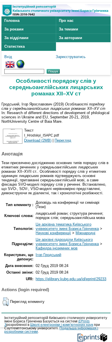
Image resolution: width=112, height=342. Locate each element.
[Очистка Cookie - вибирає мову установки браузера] (20, 62)
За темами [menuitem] (68, 29)
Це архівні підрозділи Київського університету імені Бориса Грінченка (67, 241)
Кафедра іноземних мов (57, 248)
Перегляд (63, 140)
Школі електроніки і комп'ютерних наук (61, 324)
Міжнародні (85, 233)
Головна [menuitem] (12, 20)
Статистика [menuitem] (14, 46)
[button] (5, 301)
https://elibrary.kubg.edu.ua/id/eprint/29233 (71, 279)
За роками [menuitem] (14, 29)
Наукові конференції (53, 233)
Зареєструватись (71, 57)
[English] (10, 62)
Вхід (8, 57)
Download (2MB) (37, 140)
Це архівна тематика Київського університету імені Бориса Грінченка (67, 226)
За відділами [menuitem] (16, 38)
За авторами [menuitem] (70, 38)
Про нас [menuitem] (66, 20)
